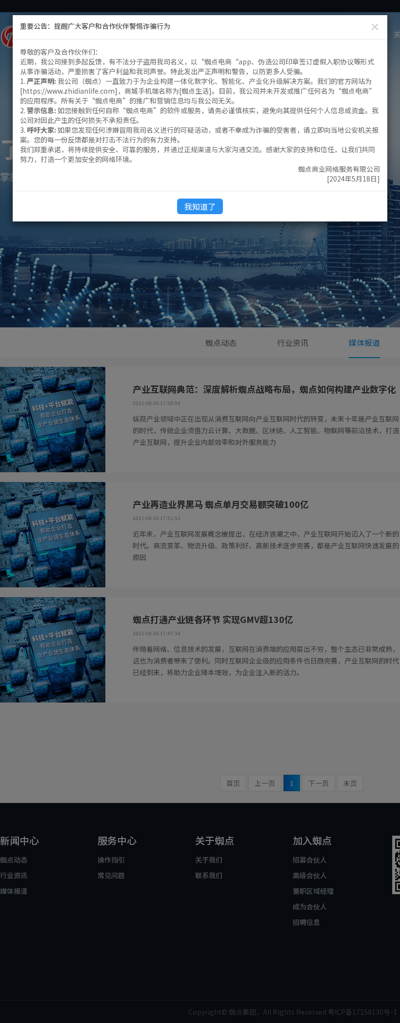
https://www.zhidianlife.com (68, 91)
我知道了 (200, 206)
